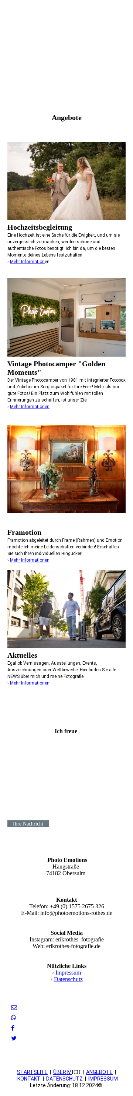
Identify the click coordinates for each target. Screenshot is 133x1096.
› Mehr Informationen (28, 683)
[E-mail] (14, 1007)
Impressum (68, 972)
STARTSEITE (32, 1072)
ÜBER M (62, 1072)
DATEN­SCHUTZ (64, 1079)
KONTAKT (29, 1079)
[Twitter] (14, 1038)
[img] (66, 46)
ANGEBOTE (99, 1072)
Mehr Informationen (30, 406)
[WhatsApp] (13, 1018)
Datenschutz (68, 979)
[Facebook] (12, 1028)
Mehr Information (27, 261)
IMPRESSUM (103, 1079)
